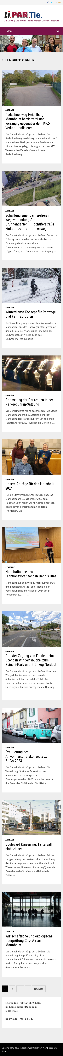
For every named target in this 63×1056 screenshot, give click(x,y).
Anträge (9, 110)
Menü (9, 31)
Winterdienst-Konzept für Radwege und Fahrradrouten (30, 314)
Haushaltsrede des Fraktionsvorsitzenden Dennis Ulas (30, 574)
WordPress (47, 1047)
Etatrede (10, 567)
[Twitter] (52, 2)
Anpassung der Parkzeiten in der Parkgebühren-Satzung (29, 402)
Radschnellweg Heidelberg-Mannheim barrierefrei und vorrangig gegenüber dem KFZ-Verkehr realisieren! (27, 121)
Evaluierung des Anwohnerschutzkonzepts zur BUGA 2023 (27, 756)
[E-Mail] (59, 2)
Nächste (38, 988)
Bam (4, 1051)
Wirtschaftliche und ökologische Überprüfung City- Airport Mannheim (28, 940)
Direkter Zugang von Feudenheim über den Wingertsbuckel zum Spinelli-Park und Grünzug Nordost (30, 660)
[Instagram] (56, 2)
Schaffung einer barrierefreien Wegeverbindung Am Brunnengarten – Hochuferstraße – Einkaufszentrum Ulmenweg (31, 222)
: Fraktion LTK (25, 1018)
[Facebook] (48, 2)
